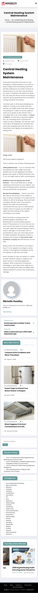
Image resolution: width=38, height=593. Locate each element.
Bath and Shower (11, 485)
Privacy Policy (28, 585)
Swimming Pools (11, 532)
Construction (10, 493)
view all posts (7, 311)
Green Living (9, 509)
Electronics (9, 501)
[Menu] (36, 3)
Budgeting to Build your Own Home (17, 463)
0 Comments (8, 64)
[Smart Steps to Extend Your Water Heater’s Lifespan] (19, 375)
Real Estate (9, 524)
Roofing (8, 528)
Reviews (8, 526)
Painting (8, 520)
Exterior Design (10, 503)
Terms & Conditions (18, 587)
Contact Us (19, 585)
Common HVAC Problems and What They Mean (17, 353)
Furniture (8, 505)
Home (5, 585)
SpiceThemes (30, 590)
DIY (7, 497)
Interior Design (10, 516)
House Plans (9, 514)
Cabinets (9, 489)
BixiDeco (6, 590)
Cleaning (9, 491)
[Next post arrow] (33, 333)
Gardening (9, 507)
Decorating (9, 495)
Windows (9, 534)
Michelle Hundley (9, 61)
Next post (7, 329)
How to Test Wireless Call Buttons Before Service (20, 461)
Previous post (8, 320)
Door (7, 499)
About (11, 585)
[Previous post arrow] (33, 323)
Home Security (10, 513)
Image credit (7, 155)
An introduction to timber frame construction (17, 324)
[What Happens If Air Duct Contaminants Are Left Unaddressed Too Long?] (19, 411)
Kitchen (8, 518)
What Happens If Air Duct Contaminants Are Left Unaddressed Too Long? (15, 425)
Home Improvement (12, 511)
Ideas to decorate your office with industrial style (18, 333)
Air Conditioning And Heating (12, 57)
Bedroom (9, 487)
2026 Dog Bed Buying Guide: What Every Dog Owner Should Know (17, 569)
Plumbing (9, 522)
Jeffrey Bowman (11, 386)
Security (8, 530)
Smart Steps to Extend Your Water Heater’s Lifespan (16, 389)
